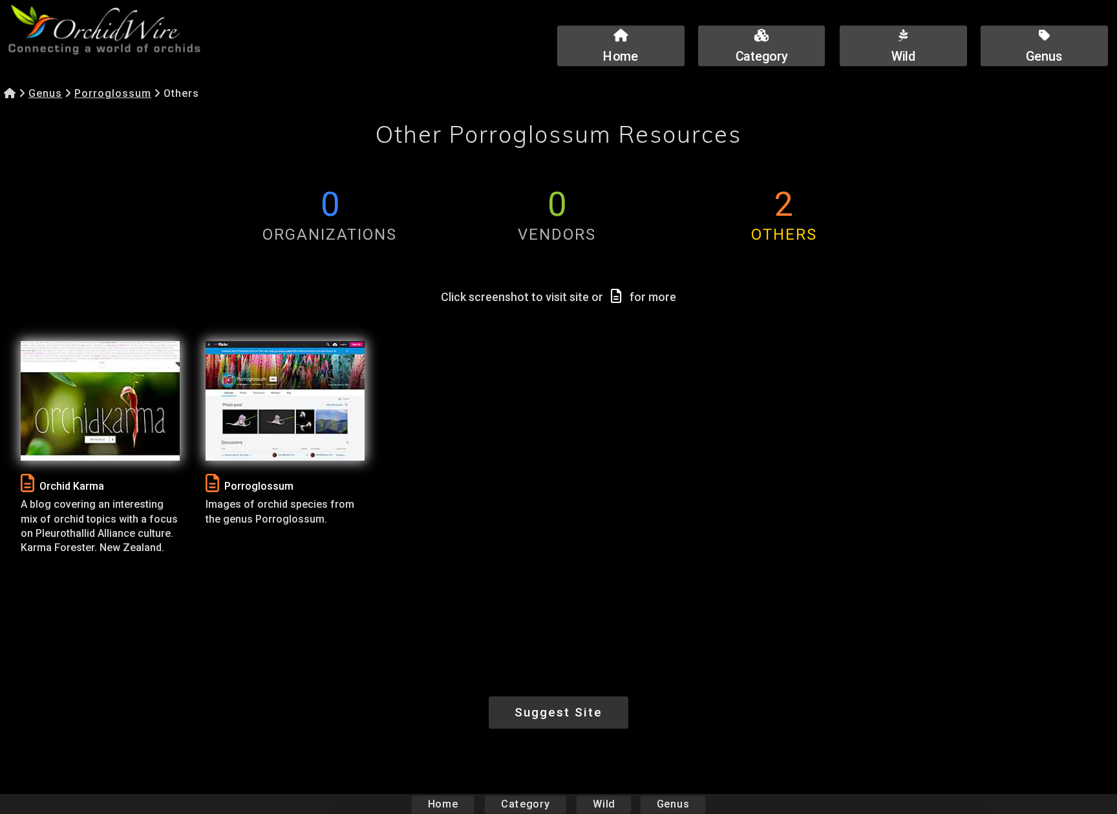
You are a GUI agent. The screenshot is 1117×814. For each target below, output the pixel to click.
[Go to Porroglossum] (285, 401)
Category (525, 804)
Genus (45, 93)
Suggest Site (558, 712)
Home (443, 804)
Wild (604, 804)
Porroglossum (112, 93)
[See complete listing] (27, 483)
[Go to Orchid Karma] (100, 401)
